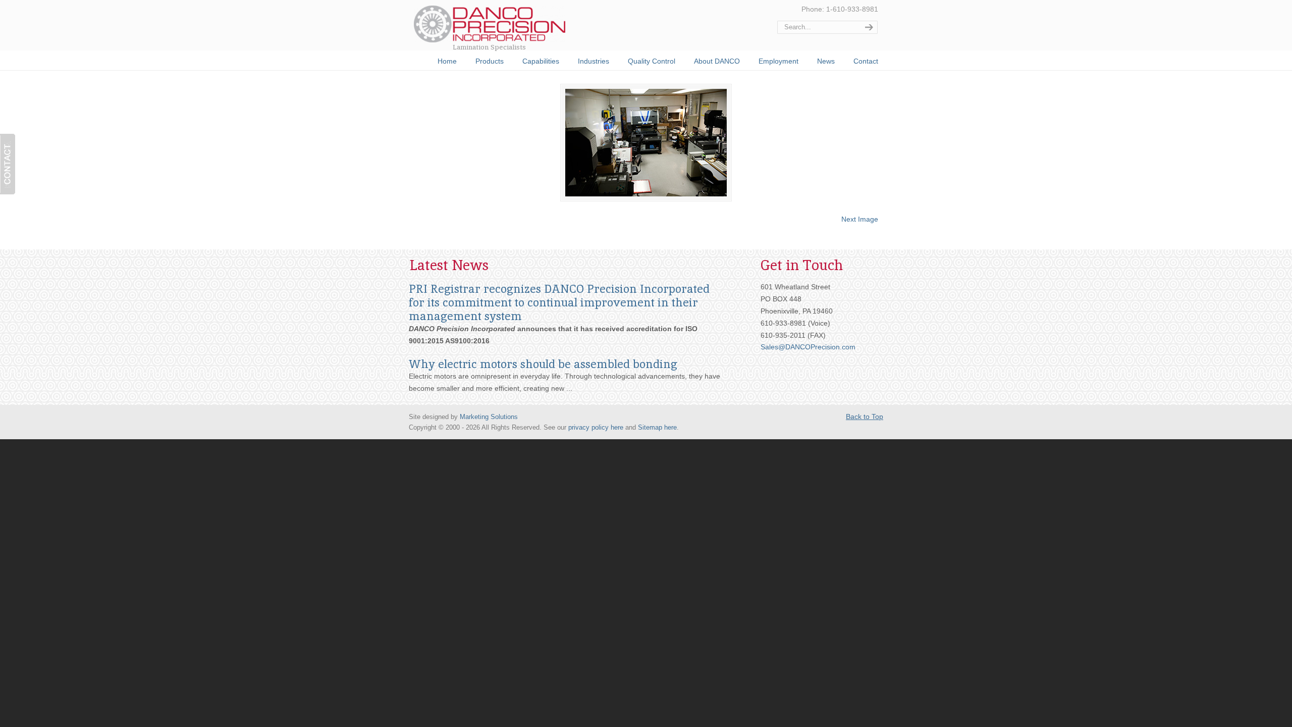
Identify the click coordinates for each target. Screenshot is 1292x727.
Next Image (859, 219)
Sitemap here (657, 427)
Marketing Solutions (489, 417)
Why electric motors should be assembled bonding (543, 364)
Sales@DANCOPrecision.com (808, 347)
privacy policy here (595, 427)
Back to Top (864, 416)
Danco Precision (501, 21)
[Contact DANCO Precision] (7, 164)
